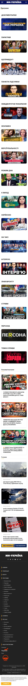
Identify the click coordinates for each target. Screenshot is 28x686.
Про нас (5, 619)
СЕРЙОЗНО (6, 215)
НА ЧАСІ (4, 237)
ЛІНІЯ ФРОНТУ (7, 282)
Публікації (6, 571)
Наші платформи (8, 644)
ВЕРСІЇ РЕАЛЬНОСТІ (9, 148)
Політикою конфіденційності (10, 680)
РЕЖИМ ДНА (7, 171)
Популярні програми (7, 369)
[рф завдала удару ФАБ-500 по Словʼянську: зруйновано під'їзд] (14, 469)
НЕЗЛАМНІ (6, 126)
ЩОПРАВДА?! (7, 60)
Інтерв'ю (5, 615)
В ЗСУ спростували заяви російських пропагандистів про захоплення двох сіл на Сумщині (13, 538)
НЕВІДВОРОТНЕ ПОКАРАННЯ (13, 104)
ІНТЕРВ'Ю (5, 259)
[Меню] (2, 2)
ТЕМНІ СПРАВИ (8, 348)
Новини (5, 567)
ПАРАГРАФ (6, 37)
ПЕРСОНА (5, 326)
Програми (6, 578)
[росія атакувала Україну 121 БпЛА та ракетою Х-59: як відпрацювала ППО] (14, 496)
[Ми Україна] (14, 2)
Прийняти (6, 683)
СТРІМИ (4, 304)
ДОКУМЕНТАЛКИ (8, 15)
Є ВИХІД (5, 193)
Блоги (4, 574)
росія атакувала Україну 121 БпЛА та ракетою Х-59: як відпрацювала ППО (13, 510)
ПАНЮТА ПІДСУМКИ (10, 82)
